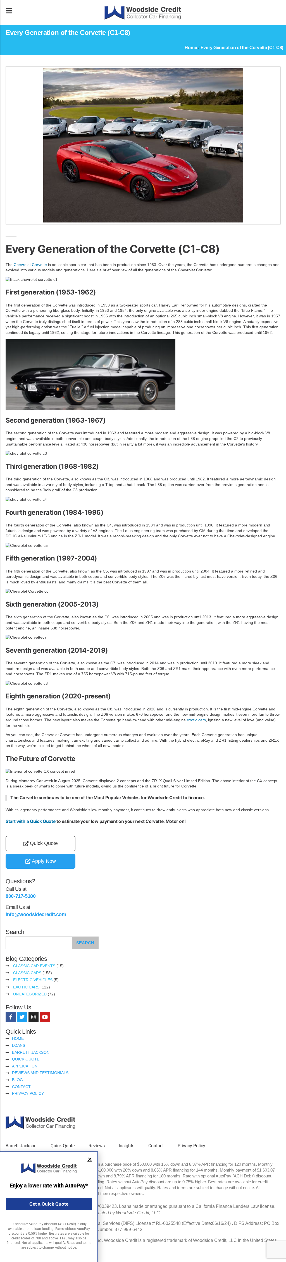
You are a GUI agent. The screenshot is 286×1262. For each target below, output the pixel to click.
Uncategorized (30, 994)
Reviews (97, 1145)
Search (85, 942)
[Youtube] (45, 1017)
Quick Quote (63, 1145)
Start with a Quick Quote (30, 821)
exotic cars (196, 720)
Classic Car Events (34, 966)
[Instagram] (33, 1017)
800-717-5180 (21, 896)
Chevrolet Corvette (30, 264)
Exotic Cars (26, 987)
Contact (156, 1145)
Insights (126, 1145)
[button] (89, 1159)
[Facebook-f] (11, 1017)
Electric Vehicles (33, 980)
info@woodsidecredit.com (36, 914)
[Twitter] (22, 1017)
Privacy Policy (191, 1145)
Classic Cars (27, 973)
